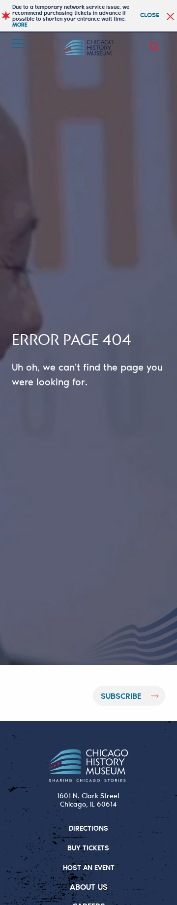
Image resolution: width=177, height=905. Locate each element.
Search (156, 47)
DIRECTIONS (88, 828)
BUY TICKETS (88, 848)
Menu (18, 43)
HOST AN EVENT (89, 867)
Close (149, 14)
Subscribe (121, 695)
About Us (89, 886)
